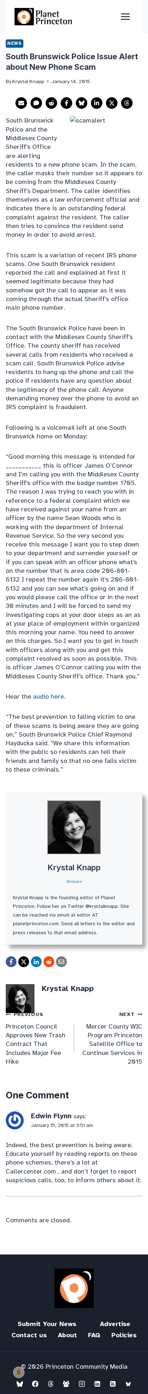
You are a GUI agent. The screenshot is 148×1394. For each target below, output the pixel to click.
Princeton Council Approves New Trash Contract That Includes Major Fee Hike (35, 1038)
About (67, 1335)
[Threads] (50, 1383)
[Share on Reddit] (51, 103)
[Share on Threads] (127, 103)
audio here (48, 696)
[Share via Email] (21, 103)
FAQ (94, 1335)
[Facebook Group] (66, 1383)
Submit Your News (47, 1324)
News (14, 43)
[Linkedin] (97, 1383)
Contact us (29, 1335)
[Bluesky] (19, 1383)
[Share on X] (111, 103)
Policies (124, 1335)
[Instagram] (81, 1383)
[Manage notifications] (18, 1372)
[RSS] (112, 1383)
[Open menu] (125, 16)
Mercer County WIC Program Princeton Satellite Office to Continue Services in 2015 (112, 1038)
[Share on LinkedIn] (96, 103)
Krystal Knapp (74, 867)
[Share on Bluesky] (81, 103)
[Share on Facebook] (66, 103)
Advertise (115, 1324)
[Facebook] (35, 1383)
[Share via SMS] (36, 103)
